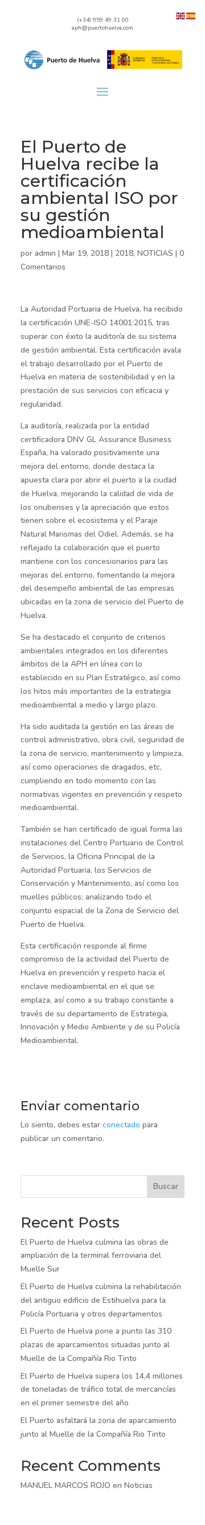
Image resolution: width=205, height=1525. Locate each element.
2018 (124, 253)
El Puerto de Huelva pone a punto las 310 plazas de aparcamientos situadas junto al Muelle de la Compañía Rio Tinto (95, 1345)
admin (45, 253)
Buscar (165, 1186)
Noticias (138, 1485)
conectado (121, 1124)
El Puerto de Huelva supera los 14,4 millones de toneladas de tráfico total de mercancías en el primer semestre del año (101, 1390)
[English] (181, 15)
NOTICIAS (155, 253)
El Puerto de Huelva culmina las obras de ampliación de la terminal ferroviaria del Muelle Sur (94, 1256)
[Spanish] (191, 15)
